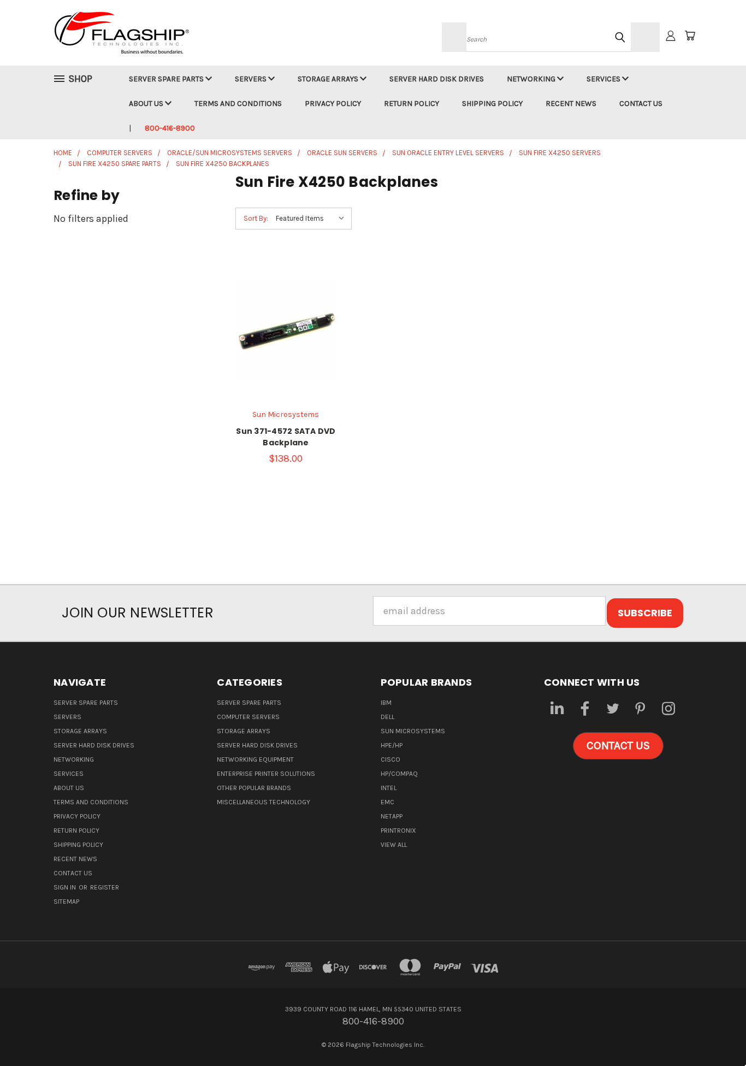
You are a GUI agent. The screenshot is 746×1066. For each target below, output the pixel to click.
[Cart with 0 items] (689, 35)
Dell (387, 717)
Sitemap (66, 901)
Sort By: (256, 218)
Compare (282, 324)
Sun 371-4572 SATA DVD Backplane (285, 437)
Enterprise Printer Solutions (266, 774)
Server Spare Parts (167, 79)
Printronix (398, 830)
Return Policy (411, 103)
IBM (386, 702)
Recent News (571, 103)
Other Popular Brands (254, 788)
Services (604, 79)
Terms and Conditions (238, 103)
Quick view (285, 300)
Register (104, 887)
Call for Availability (286, 354)
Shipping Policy (492, 103)
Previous (713, 1032)
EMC (387, 802)
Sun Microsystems (413, 731)
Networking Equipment (255, 759)
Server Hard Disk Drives (436, 79)
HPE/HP (391, 745)
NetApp (391, 816)
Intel (388, 788)
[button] (618, 745)
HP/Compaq (399, 774)
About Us (147, 103)
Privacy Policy (333, 103)
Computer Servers (248, 717)
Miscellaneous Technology (263, 802)
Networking (532, 79)
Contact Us (640, 103)
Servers (251, 79)
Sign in (66, 887)
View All (394, 845)
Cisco (390, 759)
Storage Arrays (329, 79)
